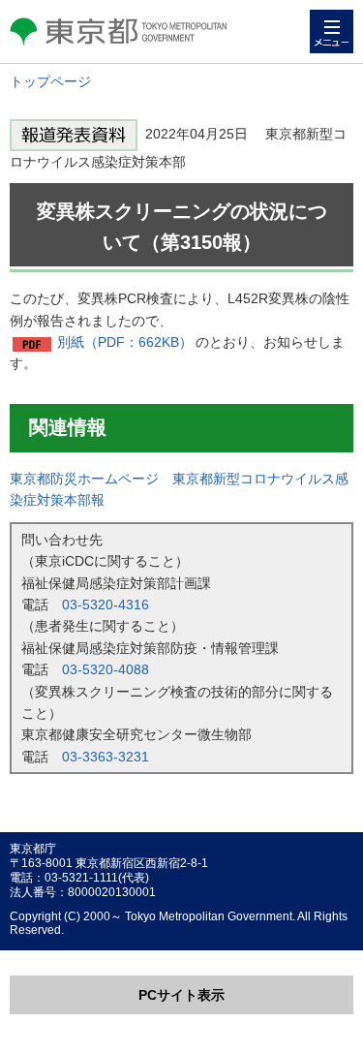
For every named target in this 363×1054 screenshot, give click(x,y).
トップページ (50, 81)
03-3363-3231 (105, 756)
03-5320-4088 (105, 669)
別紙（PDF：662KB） (125, 342)
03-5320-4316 (105, 604)
